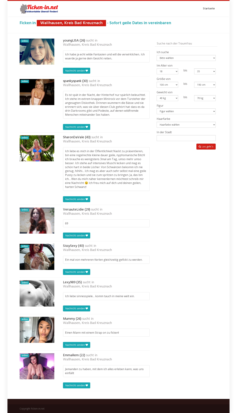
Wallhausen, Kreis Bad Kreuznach (87, 45)
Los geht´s (207, 146)
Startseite (209, 8)
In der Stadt (164, 132)
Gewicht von (164, 92)
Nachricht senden (75, 70)
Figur (160, 106)
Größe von (164, 79)
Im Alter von (164, 65)
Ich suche (163, 52)
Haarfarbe (163, 119)
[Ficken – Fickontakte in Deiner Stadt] (39, 8)
